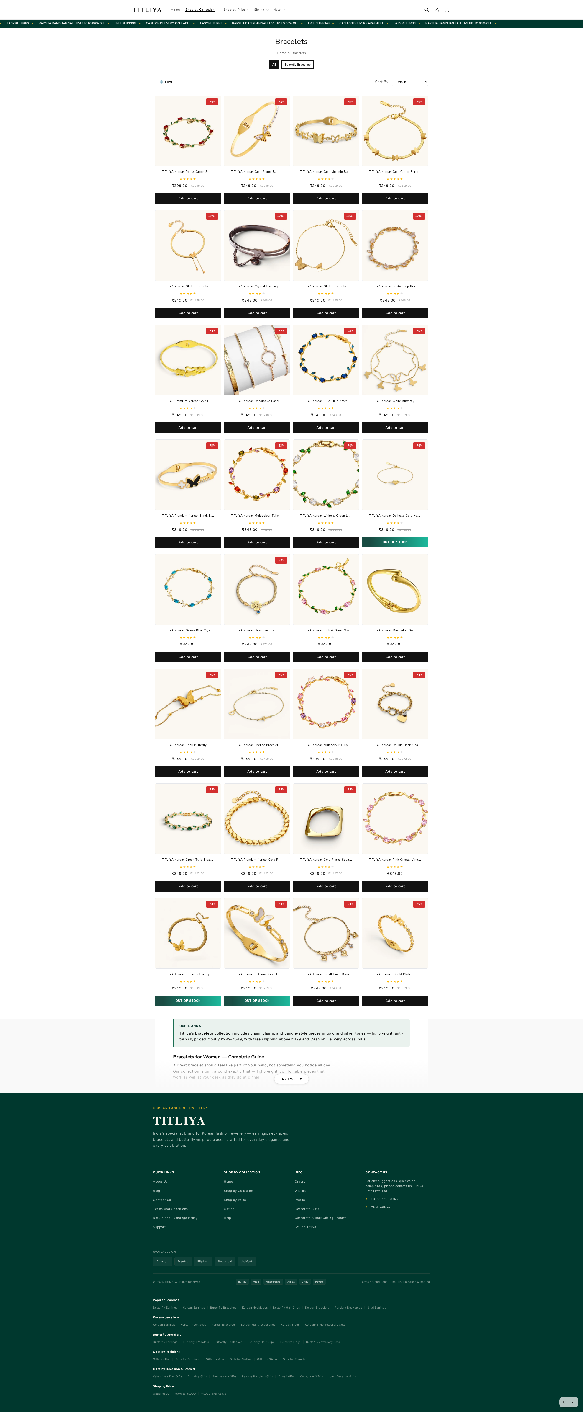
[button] (202, 10)
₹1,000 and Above (214, 1393)
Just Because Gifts (343, 1376)
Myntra (183, 1261)
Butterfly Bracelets (297, 64)
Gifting (229, 1209)
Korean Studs (290, 1324)
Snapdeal (225, 1261)
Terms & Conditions (373, 1281)
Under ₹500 (161, 1393)
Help (227, 1218)
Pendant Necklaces (348, 1307)
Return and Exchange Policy (175, 1218)
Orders (300, 1181)
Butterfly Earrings (165, 1307)
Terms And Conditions (170, 1209)
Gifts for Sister (267, 1359)
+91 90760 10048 (384, 1199)
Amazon (162, 1261)
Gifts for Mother (241, 1359)
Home (281, 53)
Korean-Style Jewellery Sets (325, 1324)
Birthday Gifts (197, 1376)
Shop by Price (235, 1200)
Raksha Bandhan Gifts (257, 1376)
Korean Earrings (194, 1307)
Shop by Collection (239, 1191)
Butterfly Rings (290, 1342)
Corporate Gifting (312, 1376)
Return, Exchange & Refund (411, 1281)
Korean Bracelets (317, 1307)
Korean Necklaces (255, 1307)
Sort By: (382, 81)
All (274, 64)
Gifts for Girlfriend (188, 1359)
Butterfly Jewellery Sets (323, 1342)
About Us (160, 1181)
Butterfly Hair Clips (286, 1307)
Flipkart (203, 1261)
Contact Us (162, 1200)
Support (159, 1227)
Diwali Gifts (287, 1376)
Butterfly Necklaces (228, 1342)
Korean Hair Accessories (258, 1324)
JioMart (246, 1261)
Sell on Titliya (305, 1227)
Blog (156, 1191)
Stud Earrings (376, 1307)
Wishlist (301, 1191)
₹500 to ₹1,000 (186, 1393)
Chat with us (381, 1207)
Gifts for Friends (294, 1359)
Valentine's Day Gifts (167, 1376)
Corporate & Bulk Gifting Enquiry (320, 1218)
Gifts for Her (161, 1359)
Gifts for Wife (215, 1359)
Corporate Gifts (307, 1209)
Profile (300, 1200)
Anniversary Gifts (224, 1376)
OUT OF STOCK (395, 542)
